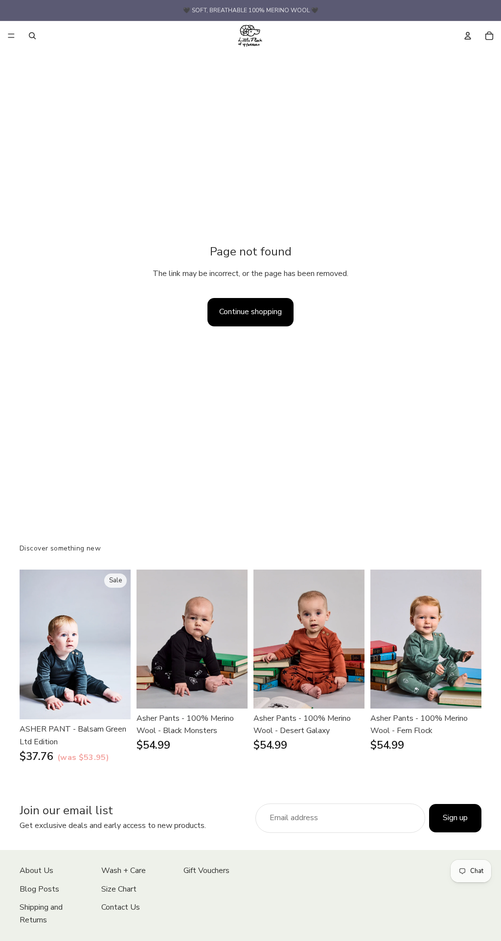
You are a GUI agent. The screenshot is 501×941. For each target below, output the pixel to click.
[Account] (467, 35)
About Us (36, 870)
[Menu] (11, 35)
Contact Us (120, 907)
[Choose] (115, 704)
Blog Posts (39, 889)
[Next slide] (120, 644)
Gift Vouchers (206, 870)
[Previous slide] (30, 644)
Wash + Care (123, 870)
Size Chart (119, 889)
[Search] (32, 35)
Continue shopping (250, 311)
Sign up (455, 817)
